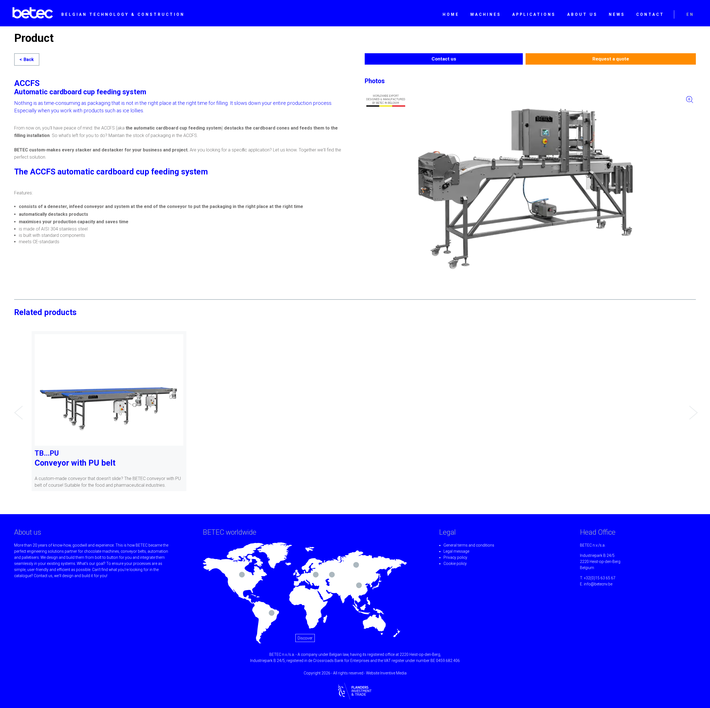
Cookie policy (455, 563)
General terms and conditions (468, 545)
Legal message (456, 551)
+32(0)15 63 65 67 (599, 578)
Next (692, 408)
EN (690, 14)
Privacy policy (455, 557)
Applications (534, 14)
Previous (17, 408)
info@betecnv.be (598, 584)
